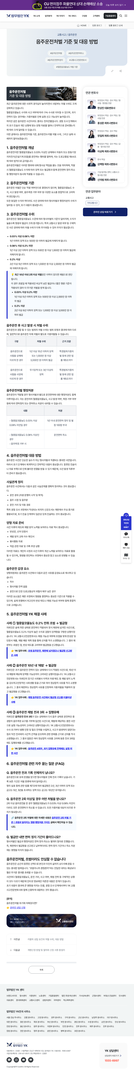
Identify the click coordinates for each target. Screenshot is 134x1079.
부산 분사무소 (52, 1021)
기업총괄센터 (110, 15)
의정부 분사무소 (53, 1026)
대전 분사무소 (12, 1021)
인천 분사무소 (67, 1026)
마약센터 (57, 1000)
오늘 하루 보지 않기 (114, 5)
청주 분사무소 (39, 1030)
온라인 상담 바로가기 (103, 211)
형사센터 (23, 995)
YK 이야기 (60, 15)
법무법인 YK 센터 (15, 990)
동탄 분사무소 (25, 1021)
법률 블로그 (97, 25)
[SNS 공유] (120, 71)
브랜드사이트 (12, 995)
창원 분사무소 (12, 1030)
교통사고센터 (34, 1000)
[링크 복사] (112, 71)
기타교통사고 (92, 202)
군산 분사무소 (83, 1017)
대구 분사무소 (112, 1017)
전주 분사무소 (81, 1026)
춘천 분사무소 (52, 1030)
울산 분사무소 (25, 1026)
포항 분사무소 (79, 1030)
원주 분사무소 (39, 1026)
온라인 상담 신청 (17, 907)
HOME (83, 25)
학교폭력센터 (68, 1000)
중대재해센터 (21, 1000)
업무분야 (48, 15)
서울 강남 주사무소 (14, 1017)
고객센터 (96, 15)
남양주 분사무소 (98, 1017)
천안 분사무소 (25, 1030)
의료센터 (10, 1000)
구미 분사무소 (70, 1017)
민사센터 (122, 995)
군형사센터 (96, 995)
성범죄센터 (46, 1000)
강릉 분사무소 (29, 1017)
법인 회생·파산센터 (69, 995)
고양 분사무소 (43, 1017)
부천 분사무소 (66, 1021)
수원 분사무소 (93, 1021)
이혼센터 (32, 995)
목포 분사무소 (39, 1021)
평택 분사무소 (66, 1030)
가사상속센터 (84, 995)
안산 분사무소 (120, 1021)
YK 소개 (36, 15)
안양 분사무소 (12, 1026)
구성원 (84, 15)
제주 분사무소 (95, 1026)
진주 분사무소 (108, 1026)
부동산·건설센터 (110, 995)
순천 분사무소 (106, 1021)
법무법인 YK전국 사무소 (18, 1011)
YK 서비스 (72, 15)
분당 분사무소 (79, 1021)
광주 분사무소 (56, 1017)
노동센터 (42, 995)
